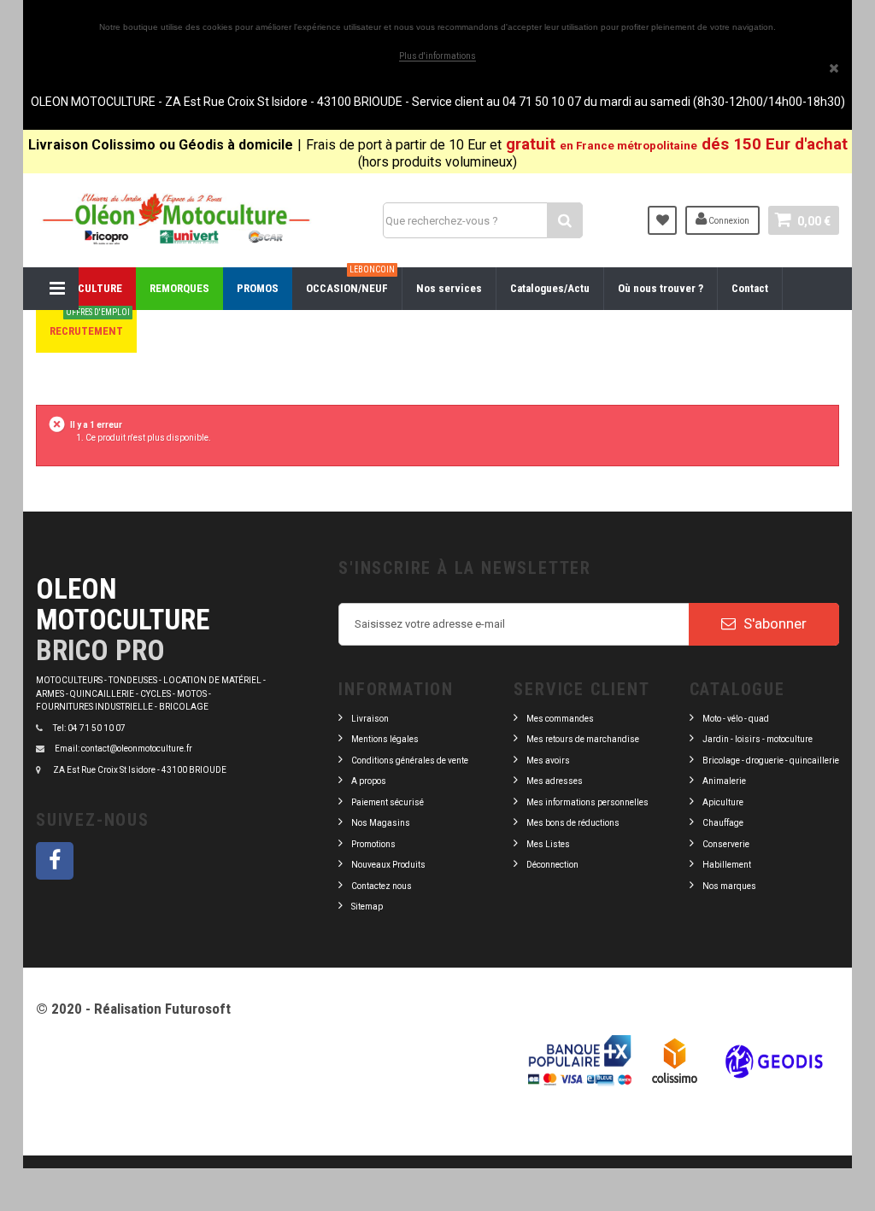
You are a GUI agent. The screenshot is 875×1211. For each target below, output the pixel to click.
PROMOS (258, 288)
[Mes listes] (662, 220)
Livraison (370, 718)
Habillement (726, 864)
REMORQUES (179, 288)
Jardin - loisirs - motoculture (757, 739)
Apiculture (722, 802)
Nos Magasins (380, 823)
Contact (749, 288)
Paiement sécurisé (387, 802)
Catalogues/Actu (550, 288)
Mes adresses (554, 781)
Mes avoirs (548, 760)
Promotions (373, 844)
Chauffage (722, 823)
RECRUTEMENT (90, 323)
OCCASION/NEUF (350, 281)
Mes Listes (548, 844)
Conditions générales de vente (409, 760)
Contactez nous (381, 886)
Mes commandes (560, 718)
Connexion (728, 220)
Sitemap (367, 906)
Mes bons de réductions (573, 823)
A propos (368, 781)
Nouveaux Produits (388, 864)
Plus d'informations (437, 56)
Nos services (449, 288)
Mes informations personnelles (587, 802)
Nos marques (729, 886)
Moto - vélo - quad (736, 718)
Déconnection (552, 864)
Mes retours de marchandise (582, 739)
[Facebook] (54, 861)
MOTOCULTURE (86, 288)
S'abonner (773, 623)
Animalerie (724, 781)
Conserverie (725, 844)
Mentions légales (385, 739)
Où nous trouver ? (660, 288)
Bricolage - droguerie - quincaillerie (770, 760)
